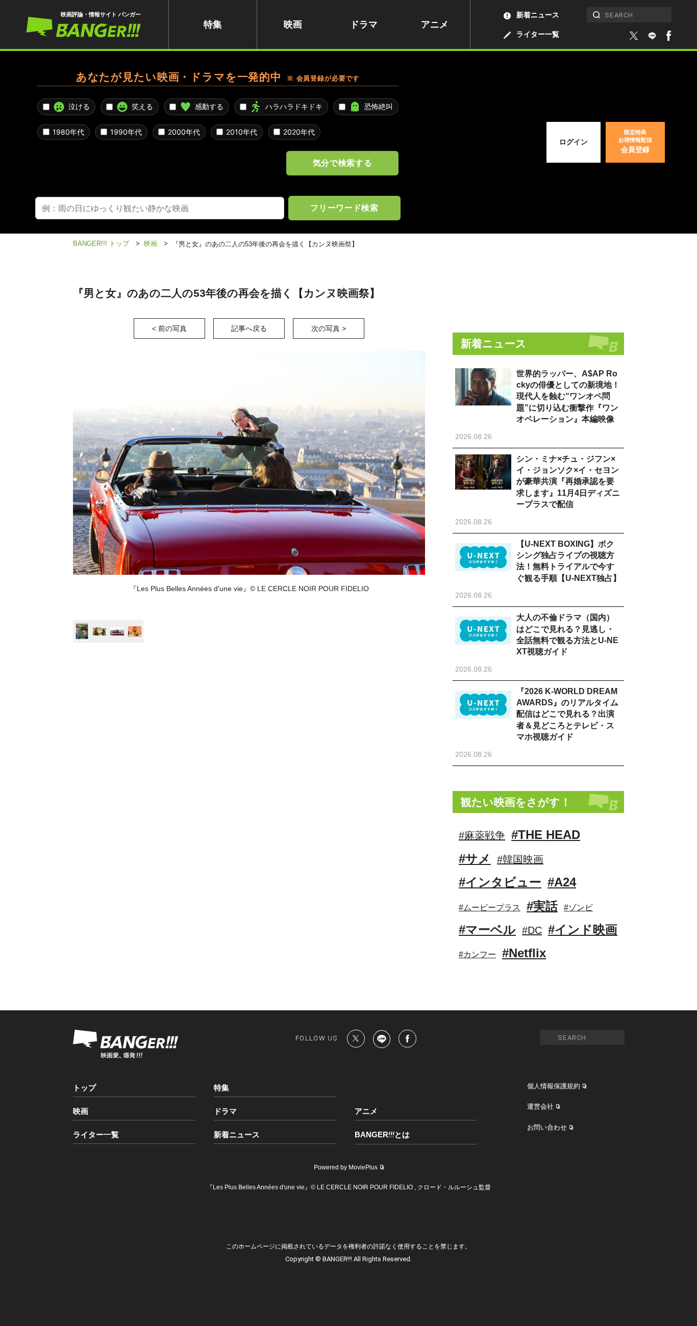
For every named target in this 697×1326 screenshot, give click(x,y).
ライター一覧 (537, 34)
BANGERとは (382, 1134)
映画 (293, 24)
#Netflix (524, 953)
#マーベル (487, 929)
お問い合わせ (547, 1127)
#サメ (475, 858)
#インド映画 (582, 929)
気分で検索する (342, 163)
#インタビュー (500, 882)
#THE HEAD (545, 835)
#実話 (542, 906)
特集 (213, 24)
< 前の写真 (169, 328)
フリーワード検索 (344, 207)
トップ (84, 1087)
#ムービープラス (489, 907)
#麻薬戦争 (482, 835)
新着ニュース (537, 15)
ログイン (573, 142)
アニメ (435, 24)
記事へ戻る (249, 328)
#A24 (561, 882)
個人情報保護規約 (553, 1086)
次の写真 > (328, 328)
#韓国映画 (520, 859)
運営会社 (540, 1106)
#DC (532, 930)
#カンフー (477, 954)
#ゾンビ (578, 907)
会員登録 (635, 141)
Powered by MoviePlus (346, 1167)
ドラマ (364, 24)
